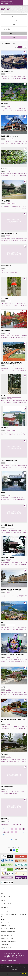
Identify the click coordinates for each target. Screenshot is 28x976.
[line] (17, 850)
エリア (14, 16)
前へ (8, 828)
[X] (11, 850)
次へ (23, 832)
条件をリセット (14, 33)
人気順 (20, 47)
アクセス (3, 900)
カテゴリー (14, 20)
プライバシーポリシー (6, 903)
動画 (2, 893)
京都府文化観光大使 (6, 947)
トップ (10, 839)
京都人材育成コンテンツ (7, 938)
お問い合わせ (4, 907)
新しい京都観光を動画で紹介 (8, 928)
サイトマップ (4, 911)
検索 (14, 37)
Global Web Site (4, 944)
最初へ (4, 828)
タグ (14, 24)
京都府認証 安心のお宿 (6, 935)
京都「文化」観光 (5, 922)
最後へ (4, 834)
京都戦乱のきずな (5, 925)
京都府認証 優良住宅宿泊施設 (8, 931)
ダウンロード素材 (5, 896)
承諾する (24, 973)
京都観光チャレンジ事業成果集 (8, 941)
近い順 (25, 47)
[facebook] (14, 850)
